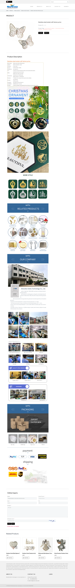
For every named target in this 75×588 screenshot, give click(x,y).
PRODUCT (11, 10)
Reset (13, 523)
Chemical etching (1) (50, 566)
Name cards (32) (11, 568)
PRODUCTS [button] (39, 6)
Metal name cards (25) (26, 568)
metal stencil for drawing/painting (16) (18, 569)
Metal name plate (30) (18, 568)
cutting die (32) (22, 565)
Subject (8, 496)
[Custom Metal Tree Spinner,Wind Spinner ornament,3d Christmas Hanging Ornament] (45, 545)
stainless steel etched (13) (58, 566)
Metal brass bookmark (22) (50, 565)
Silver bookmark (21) (58, 565)
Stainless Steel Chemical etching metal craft (32, 553)
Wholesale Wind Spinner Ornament (46, 553)
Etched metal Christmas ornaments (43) (22, 563)
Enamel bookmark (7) (15, 566)
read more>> (22, 577)
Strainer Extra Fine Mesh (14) (43, 568)
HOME (31, 6)
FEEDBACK (66, 6)
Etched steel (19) (17, 565)
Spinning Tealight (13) (29, 565)
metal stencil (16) (62, 568)
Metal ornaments (17, 10)
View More (10, 557)
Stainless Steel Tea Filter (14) (54, 568)
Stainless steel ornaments (25, 10)
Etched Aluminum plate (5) (23, 566)
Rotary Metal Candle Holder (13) (39, 565)
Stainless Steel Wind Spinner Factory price (15, 553)
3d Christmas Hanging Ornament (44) (36, 563)
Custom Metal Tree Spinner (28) (58, 563)
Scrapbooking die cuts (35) (10, 563)
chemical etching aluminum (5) (34, 566)
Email (8, 500)
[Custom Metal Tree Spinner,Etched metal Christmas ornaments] (29, 545)
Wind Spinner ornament (47, 29)
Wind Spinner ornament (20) (48, 563)
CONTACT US (57, 6)
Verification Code (11, 518)
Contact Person (41, 496)
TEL (39, 500)
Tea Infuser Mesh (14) (34, 568)
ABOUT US (48, 6)
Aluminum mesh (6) (42, 566)
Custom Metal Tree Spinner (50, 28)
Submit (9, 523)
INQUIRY (40, 32)
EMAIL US (46, 32)
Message (9, 505)
